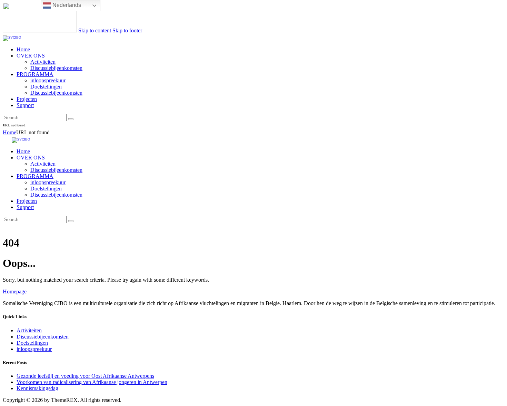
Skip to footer (127, 30)
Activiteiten (29, 330)
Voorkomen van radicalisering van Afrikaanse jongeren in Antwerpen (92, 382)
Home (9, 132)
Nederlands (66, 5)
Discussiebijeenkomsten (43, 337)
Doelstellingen (32, 343)
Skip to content (94, 30)
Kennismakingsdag (37, 388)
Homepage (15, 291)
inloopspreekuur (34, 349)
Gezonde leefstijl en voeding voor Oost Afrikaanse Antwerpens (85, 376)
